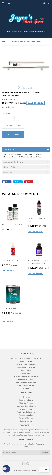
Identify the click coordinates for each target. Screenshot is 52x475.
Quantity (6, 114)
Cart (48, 3)
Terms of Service (26, 418)
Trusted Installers (26, 415)
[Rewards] (6, 469)
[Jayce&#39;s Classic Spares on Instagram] (27, 464)
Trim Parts (26, 388)
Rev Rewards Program (26, 412)
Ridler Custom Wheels (26, 385)
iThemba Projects (26, 403)
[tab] (26, 149)
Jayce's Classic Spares (27, 471)
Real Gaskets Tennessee (26, 382)
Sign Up (45, 452)
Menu (7, 3)
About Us (26, 397)
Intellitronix (26, 370)
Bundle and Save (26, 400)
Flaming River (26, 361)
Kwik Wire (26, 373)
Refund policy (26, 421)
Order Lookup (26, 409)
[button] (26, 88)
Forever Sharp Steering (26, 364)
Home (4, 41)
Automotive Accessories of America (26, 358)
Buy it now (13, 134)
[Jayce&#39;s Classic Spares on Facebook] (23, 464)
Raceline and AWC (26, 379)
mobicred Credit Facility (26, 406)
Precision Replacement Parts (26, 376)
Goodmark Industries (26, 367)
